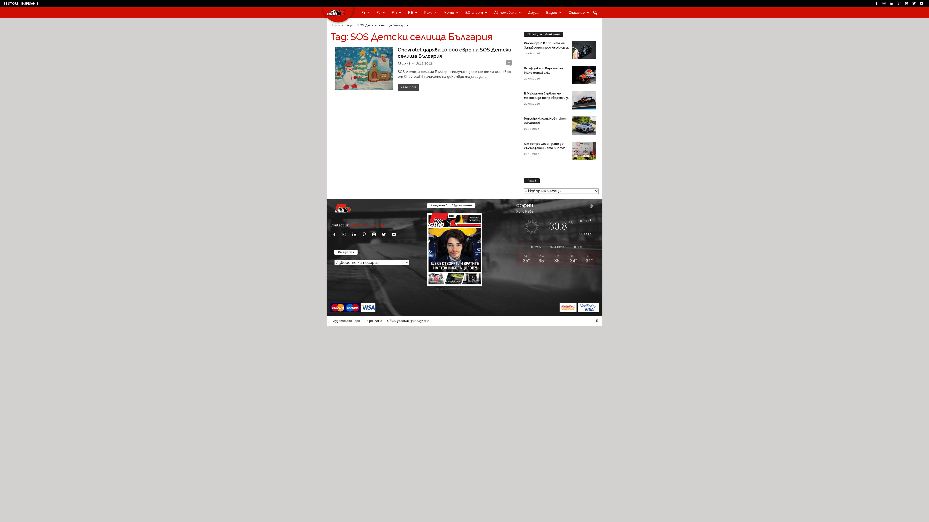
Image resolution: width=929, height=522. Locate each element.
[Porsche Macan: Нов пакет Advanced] (584, 125)
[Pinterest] (899, 3)
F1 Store (11, 3)
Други (533, 12)
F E (410, 12)
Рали (428, 12)
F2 (379, 12)
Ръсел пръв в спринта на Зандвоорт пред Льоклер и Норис (546, 47)
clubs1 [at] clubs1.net (367, 225)
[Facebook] (876, 3)
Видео (551, 12)
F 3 (394, 12)
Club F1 (404, 63)
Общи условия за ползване (408, 321)
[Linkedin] (891, 3)
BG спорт (474, 12)
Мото (449, 12)
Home (335, 25)
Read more (408, 87)
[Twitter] (914, 3)
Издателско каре (346, 321)
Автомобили (505, 12)
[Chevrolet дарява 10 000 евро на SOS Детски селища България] (364, 68)
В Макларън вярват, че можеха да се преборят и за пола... (547, 98)
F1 (363, 12)
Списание (577, 12)
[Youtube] (921, 3)
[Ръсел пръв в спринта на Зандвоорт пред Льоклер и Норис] (584, 50)
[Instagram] (884, 3)
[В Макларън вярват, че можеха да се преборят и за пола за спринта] (584, 100)
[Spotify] (906, 3)
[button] (595, 12)
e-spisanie (29, 3)
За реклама (373, 321)
